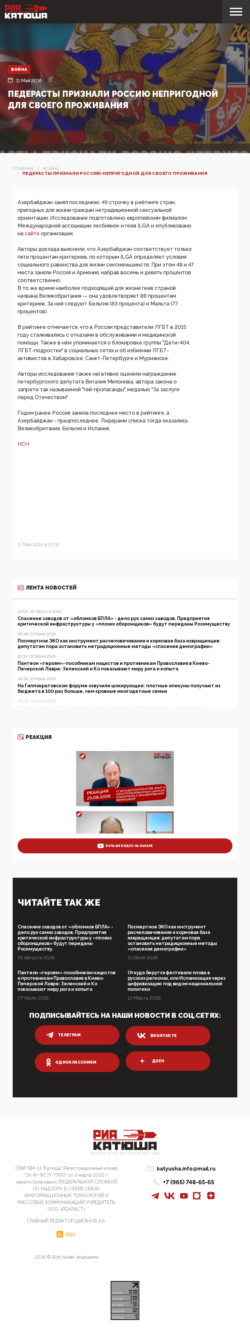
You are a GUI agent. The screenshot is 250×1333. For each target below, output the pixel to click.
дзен (158, 1061)
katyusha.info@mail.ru (186, 1169)
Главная (23, 168)
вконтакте (163, 1035)
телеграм (69, 1035)
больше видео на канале (129, 846)
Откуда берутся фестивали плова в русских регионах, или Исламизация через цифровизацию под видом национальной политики (177, 981)
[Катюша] (26, 11)
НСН (23, 444)
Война (19, 69)
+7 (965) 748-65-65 (188, 1182)
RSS (70, 1234)
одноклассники (76, 1062)
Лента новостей (51, 588)
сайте (33, 233)
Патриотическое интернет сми (125, 1153)
